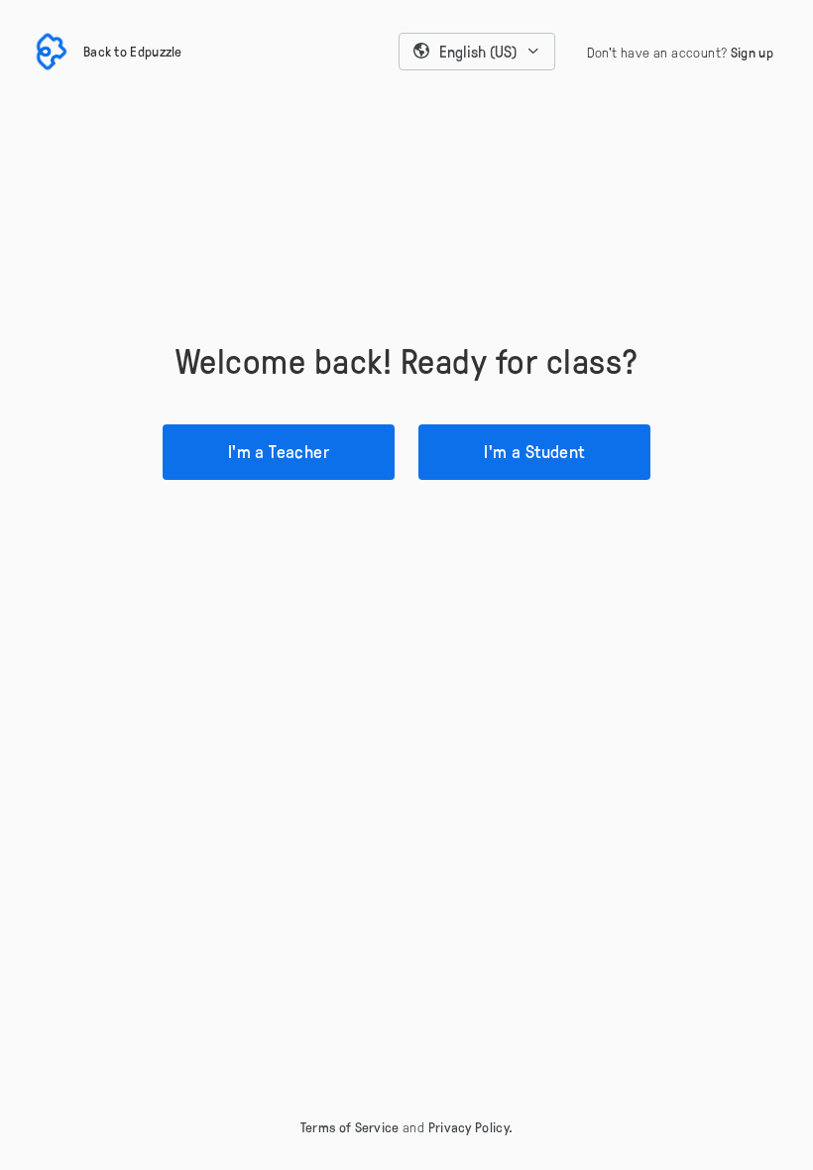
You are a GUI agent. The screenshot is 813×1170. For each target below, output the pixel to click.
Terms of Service (350, 1126)
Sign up (752, 52)
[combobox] (477, 51)
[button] (477, 51)
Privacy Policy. (471, 1126)
